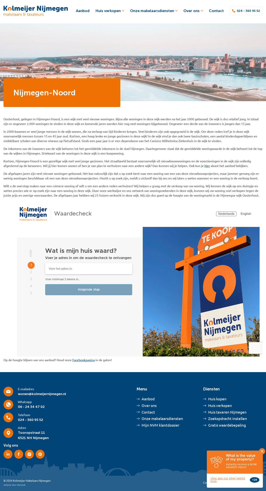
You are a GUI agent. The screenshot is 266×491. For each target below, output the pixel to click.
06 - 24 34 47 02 (31, 407)
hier (207, 166)
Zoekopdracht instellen (227, 418)
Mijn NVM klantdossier (160, 425)
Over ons (191, 11)
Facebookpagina (83, 360)
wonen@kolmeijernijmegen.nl (42, 394)
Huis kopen (217, 399)
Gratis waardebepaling (227, 425)
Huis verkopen (108, 11)
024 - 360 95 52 (248, 11)
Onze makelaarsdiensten (152, 11)
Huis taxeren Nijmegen (227, 412)
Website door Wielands (15, 485)
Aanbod (83, 11)
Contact (216, 11)
